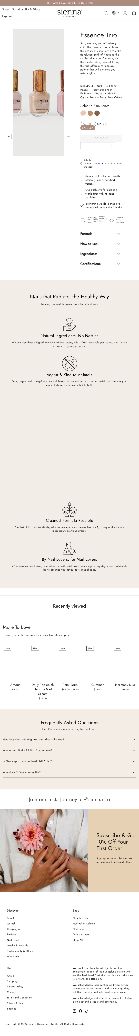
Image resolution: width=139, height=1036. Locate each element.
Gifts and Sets (81, 934)
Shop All (78, 940)
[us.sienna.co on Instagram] (74, 1011)
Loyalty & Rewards (17, 945)
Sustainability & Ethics (26, 9)
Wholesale (13, 956)
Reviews (11, 934)
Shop (5, 9)
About (10, 918)
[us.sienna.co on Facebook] (80, 1011)
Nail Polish (13, 940)
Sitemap (11, 1009)
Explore (7, 16)
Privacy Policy (15, 1003)
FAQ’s (10, 976)
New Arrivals (80, 918)
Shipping (12, 981)
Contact (11, 992)
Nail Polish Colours (84, 923)
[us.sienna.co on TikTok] (86, 1011)
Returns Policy (15, 986)
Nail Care (78, 929)
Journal (11, 923)
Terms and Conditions (19, 997)
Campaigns (13, 929)
